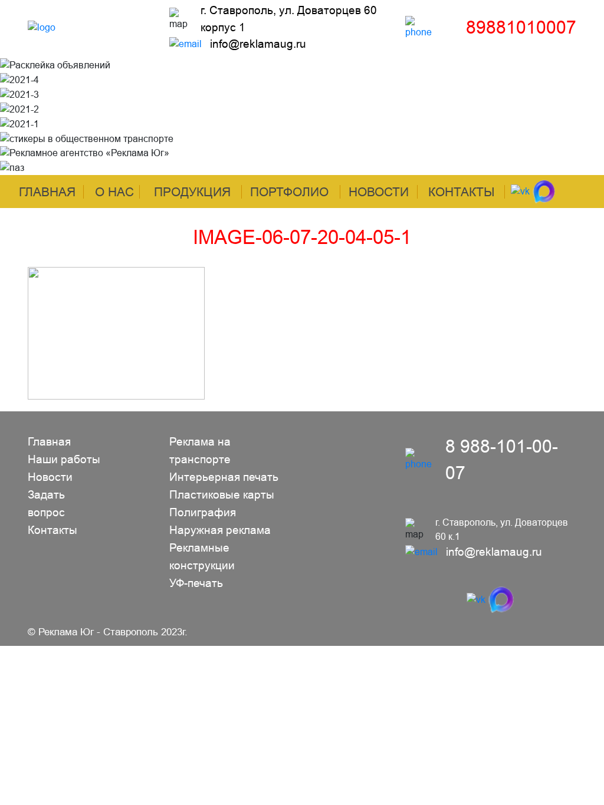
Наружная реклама (220, 530)
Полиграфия (202, 512)
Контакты (461, 192)
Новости (379, 192)
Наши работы (64, 459)
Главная (47, 192)
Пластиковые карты (221, 495)
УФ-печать (196, 583)
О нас (114, 192)
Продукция (192, 192)
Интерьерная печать (223, 477)
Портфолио (289, 192)
